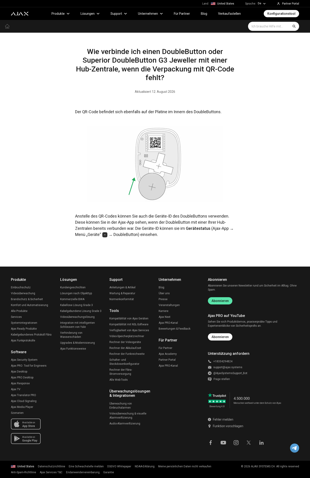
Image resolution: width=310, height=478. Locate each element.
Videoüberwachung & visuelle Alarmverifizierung (127, 415)
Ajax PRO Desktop (22, 377)
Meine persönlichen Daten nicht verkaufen (184, 466)
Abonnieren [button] (220, 337)
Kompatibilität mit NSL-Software (128, 324)
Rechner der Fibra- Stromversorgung (120, 371)
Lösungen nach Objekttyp (76, 293)
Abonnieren (220, 301)
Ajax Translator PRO (23, 395)
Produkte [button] (58, 13)
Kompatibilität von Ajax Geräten (128, 318)
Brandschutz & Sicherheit (27, 299)
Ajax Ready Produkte (24, 328)
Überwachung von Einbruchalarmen (120, 405)
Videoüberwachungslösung (77, 317)
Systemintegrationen (24, 322)
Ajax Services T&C (51, 472)
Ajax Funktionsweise (73, 348)
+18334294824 (222, 361)
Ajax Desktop (19, 371)
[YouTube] (223, 442)
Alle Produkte (19, 311)
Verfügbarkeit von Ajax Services (129, 330)
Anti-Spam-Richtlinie (23, 472)
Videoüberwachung (23, 293)
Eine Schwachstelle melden (86, 466)
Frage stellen (222, 379)
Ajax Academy (168, 353)
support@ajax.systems (227, 367)
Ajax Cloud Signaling (24, 401)
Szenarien (17, 412)
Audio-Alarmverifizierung (124, 423)
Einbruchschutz (21, 287)
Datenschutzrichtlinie (51, 466)
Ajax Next (164, 317)
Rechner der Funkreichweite (127, 353)
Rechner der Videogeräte (125, 342)
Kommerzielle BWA (72, 299)
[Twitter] (248, 442)
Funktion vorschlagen (228, 426)
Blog (204, 13)
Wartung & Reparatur (122, 293)
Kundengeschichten (73, 287)
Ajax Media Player (22, 407)
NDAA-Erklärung (145, 466)
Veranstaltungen (169, 305)
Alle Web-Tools (118, 379)
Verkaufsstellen (229, 13)
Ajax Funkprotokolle (23, 340)
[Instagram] (236, 442)
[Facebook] (210, 442)
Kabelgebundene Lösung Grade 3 (80, 311)
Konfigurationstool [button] (281, 13)
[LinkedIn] (261, 442)
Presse (163, 299)
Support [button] (116, 13)
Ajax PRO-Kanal (168, 322)
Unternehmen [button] (148, 13)
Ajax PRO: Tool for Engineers (29, 365)
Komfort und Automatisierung (29, 305)
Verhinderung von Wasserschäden (71, 334)
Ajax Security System (24, 359)
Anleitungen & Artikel (122, 287)
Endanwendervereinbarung (83, 472)
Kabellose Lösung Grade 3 (76, 305)
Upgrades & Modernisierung (77, 342)
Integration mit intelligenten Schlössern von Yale (77, 324)
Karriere (163, 311)
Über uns (164, 293)
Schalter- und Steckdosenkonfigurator (124, 361)
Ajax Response (20, 383)
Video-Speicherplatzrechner (126, 336)
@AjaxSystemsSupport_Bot (230, 373)
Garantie (108, 472)
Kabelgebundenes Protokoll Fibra (31, 334)
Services (16, 317)
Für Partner (182, 13)
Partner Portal (167, 359)
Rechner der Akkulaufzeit (125, 348)
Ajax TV (15, 389)
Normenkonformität (121, 299)
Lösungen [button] (88, 13)
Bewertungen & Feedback (174, 328)
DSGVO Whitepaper (119, 466)
